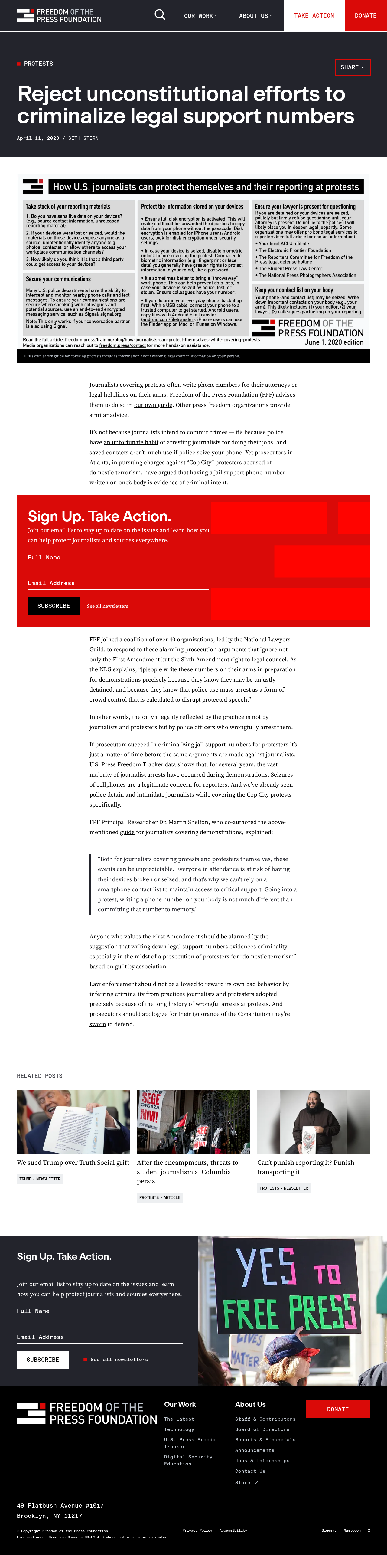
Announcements (255, 1450)
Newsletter (48, 1179)
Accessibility (233, 1530)
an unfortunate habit (131, 442)
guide (127, 832)
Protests (38, 63)
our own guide (153, 405)
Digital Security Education (188, 1460)
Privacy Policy (197, 1530)
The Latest (179, 1419)
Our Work (198, 15)
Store (242, 1482)
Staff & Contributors (265, 1419)
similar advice (108, 415)
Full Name (44, 557)
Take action (314, 15)
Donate (366, 15)
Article (172, 1197)
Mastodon (352, 1530)
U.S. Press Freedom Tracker (191, 1443)
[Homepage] (59, 15)
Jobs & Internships (262, 1460)
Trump (25, 1179)
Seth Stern (83, 138)
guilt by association (140, 966)
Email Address (51, 583)
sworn (97, 1024)
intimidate (150, 795)
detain (115, 795)
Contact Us (250, 1471)
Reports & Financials (265, 1439)
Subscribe (53, 605)
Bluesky (329, 1530)
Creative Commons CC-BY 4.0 (76, 1537)
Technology (179, 1429)
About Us (253, 15)
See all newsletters (107, 606)
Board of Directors (262, 1429)
